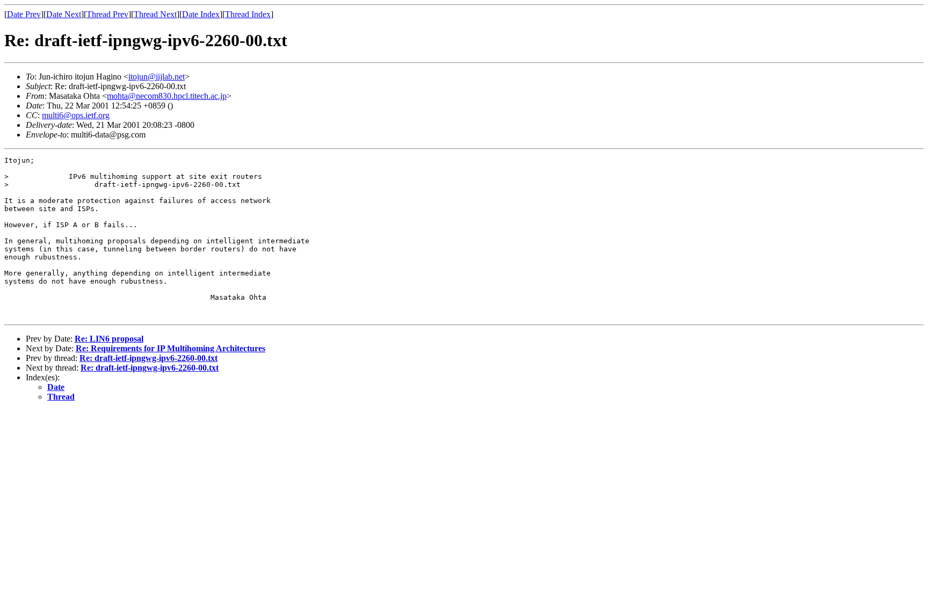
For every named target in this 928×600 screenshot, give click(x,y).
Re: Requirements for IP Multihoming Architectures (170, 348)
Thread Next (155, 14)
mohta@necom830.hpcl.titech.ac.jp (167, 95)
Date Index (201, 14)
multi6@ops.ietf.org (76, 115)
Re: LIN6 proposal (109, 338)
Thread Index (248, 14)
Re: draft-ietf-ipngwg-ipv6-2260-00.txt (148, 358)
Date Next (63, 14)
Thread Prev (107, 14)
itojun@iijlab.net (156, 76)
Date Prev (24, 14)
